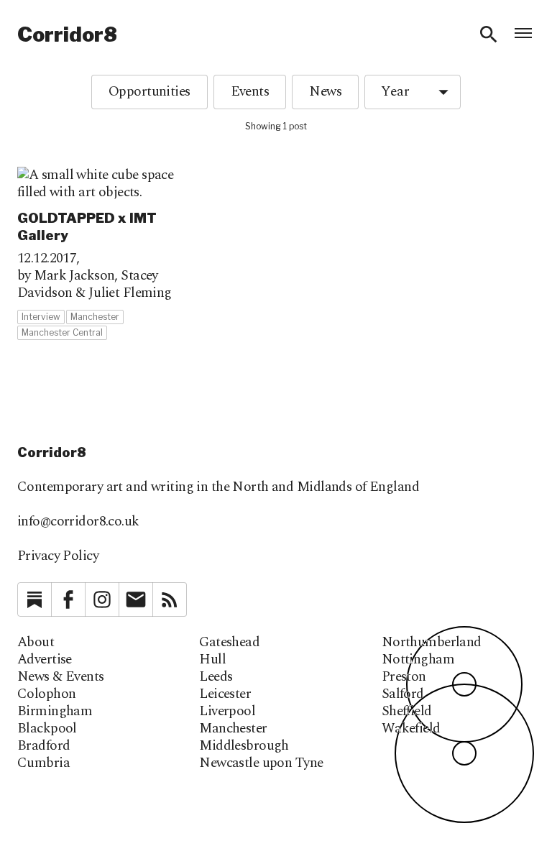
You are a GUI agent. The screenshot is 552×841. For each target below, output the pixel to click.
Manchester (233, 728)
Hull (212, 659)
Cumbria (43, 763)
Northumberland (432, 642)
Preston (404, 677)
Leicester (225, 694)
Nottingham (418, 659)
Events (250, 91)
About (35, 642)
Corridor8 (67, 34)
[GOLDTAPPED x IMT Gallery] (98, 254)
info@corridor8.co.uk (78, 521)
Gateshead (229, 642)
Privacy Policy (57, 556)
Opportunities (149, 91)
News (325, 91)
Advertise (44, 659)
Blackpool (47, 728)
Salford (403, 694)
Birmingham (54, 711)
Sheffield (407, 711)
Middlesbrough (244, 746)
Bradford (43, 746)
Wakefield (411, 728)
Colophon (46, 694)
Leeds (215, 677)
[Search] (489, 34)
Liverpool (227, 711)
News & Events (60, 677)
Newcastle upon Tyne (261, 763)
